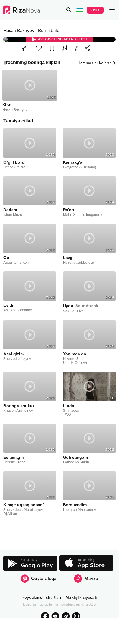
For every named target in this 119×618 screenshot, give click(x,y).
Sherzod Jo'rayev (17, 359)
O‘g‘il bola (13, 162)
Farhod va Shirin (76, 462)
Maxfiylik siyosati (81, 597)
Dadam (10, 209)
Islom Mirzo (12, 215)
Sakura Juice (73, 311)
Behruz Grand (14, 462)
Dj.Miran (10, 514)
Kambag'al (73, 162)
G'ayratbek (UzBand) (79, 167)
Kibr (6, 105)
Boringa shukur (18, 405)
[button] (69, 10)
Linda (68, 405)
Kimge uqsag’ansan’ (23, 504)
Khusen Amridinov (18, 411)
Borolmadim (75, 504)
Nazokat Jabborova (78, 262)
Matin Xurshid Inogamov (82, 215)
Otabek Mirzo (14, 167)
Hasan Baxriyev (18, 30)
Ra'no (68, 209)
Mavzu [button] (91, 578)
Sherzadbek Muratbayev (23, 510)
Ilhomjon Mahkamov (79, 510)
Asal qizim (13, 353)
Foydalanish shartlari (41, 597)
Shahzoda (71, 411)
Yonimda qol (75, 353)
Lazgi (68, 257)
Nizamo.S (71, 359)
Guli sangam (75, 457)
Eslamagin (13, 457)
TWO (67, 415)
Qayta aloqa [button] (44, 578)
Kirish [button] (95, 10)
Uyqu (80, 305)
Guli (7, 257)
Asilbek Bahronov (17, 310)
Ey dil (8, 305)
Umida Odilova (75, 363)
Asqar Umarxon (16, 262)
